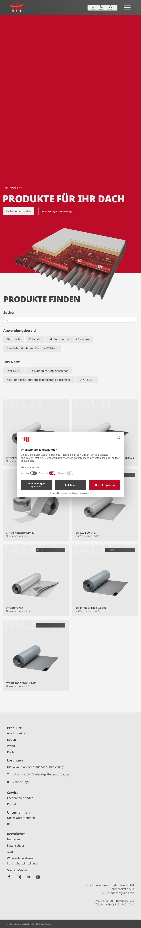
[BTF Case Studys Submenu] (67, 782)
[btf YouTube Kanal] (38, 877)
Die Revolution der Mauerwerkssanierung (35, 767)
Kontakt (12, 804)
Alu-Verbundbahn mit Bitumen (69, 339)
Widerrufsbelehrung (21, 858)
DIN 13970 (13, 371)
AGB (10, 852)
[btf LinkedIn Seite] (28, 877)
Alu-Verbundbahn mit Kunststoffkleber (32, 348)
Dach (10, 752)
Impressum (15, 839)
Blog (10, 824)
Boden (11, 740)
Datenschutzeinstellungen (23, 863)
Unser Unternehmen (21, 818)
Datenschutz (15, 845)
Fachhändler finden (20, 798)
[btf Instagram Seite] (19, 877)
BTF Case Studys (18, 782)
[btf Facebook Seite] (9, 877)
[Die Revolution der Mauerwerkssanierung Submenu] (67, 767)
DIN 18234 (86, 380)
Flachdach (13, 339)
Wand (11, 746)
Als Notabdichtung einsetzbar (49, 371)
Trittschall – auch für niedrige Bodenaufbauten (38, 774)
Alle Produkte (16, 733)
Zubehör (34, 339)
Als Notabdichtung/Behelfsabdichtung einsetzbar (38, 380)
